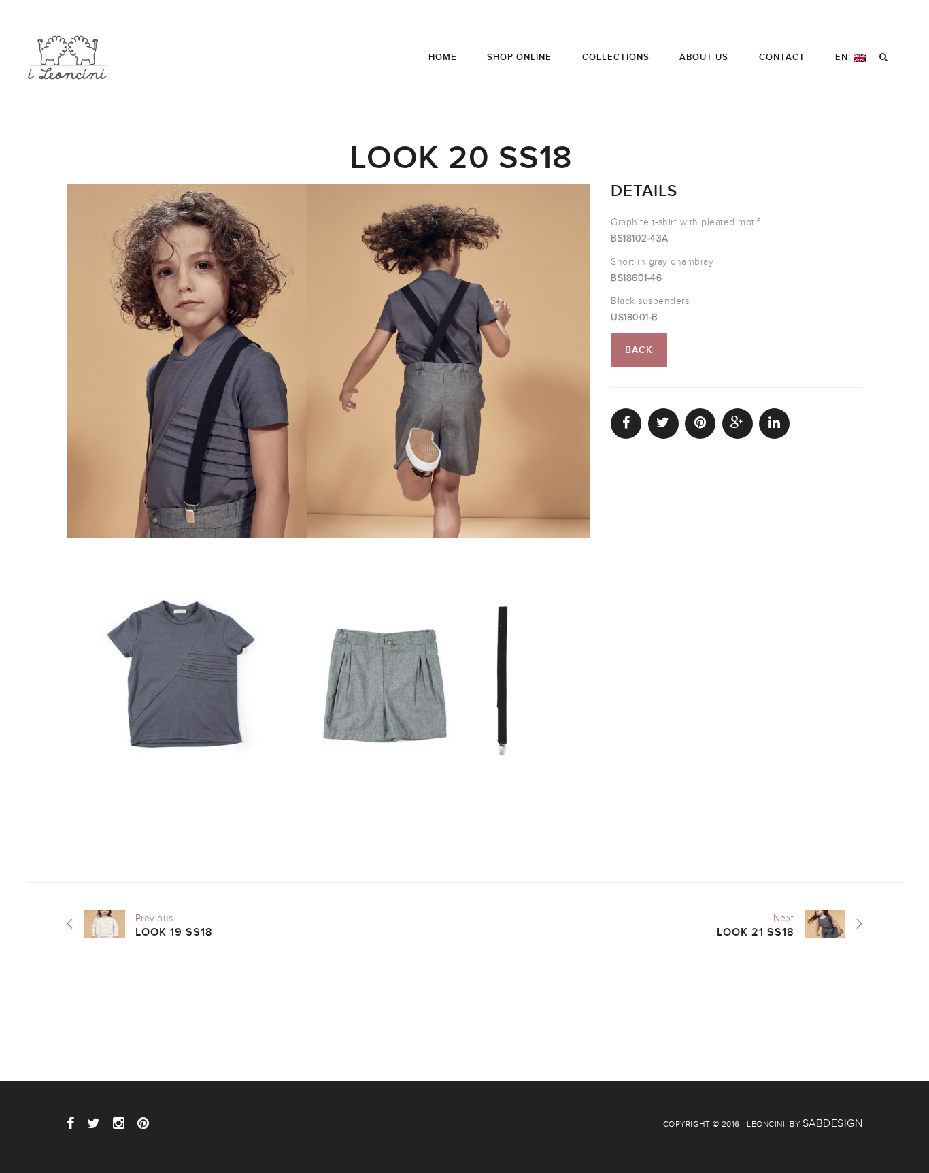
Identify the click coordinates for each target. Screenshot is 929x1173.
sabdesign (833, 1123)
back (639, 350)
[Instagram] (119, 1123)
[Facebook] (71, 1123)
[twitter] (94, 1123)
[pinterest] (143, 1123)
